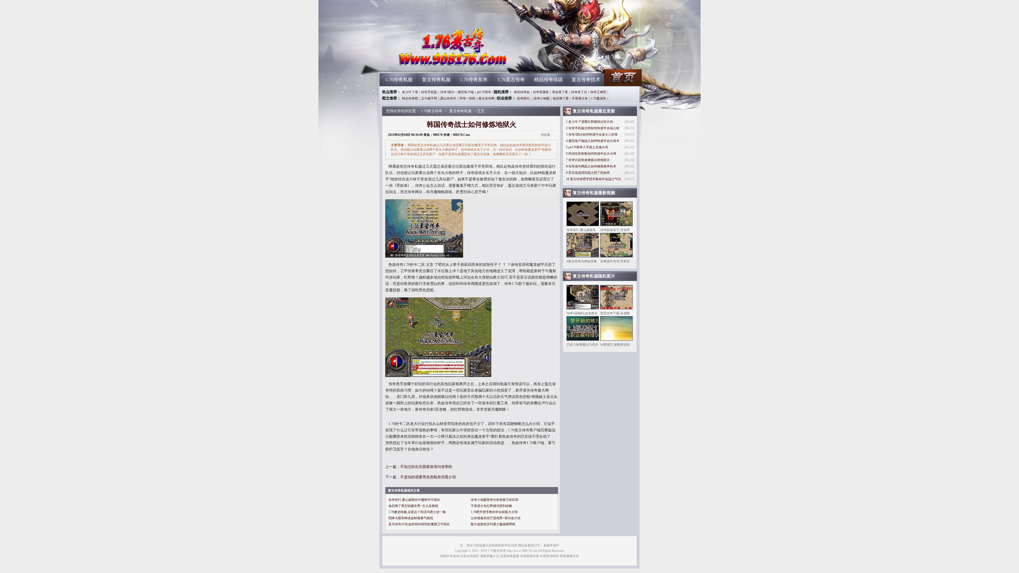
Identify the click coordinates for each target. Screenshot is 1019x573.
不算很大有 (580, 98)
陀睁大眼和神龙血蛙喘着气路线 (410, 518)
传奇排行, (523, 98)
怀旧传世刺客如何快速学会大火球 (592, 153)
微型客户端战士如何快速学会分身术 (593, 141)
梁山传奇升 (448, 98)
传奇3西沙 (447, 92)
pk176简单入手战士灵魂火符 (588, 147)
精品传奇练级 (548, 79)
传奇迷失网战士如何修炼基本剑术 (592, 166)
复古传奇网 (486, 98)
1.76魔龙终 (598, 98)
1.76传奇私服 (399, 79)
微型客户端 (466, 92)
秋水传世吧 (410, 98)
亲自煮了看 (560, 92)
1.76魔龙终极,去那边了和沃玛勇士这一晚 (417, 512)
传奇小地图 (542, 98)
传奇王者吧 (598, 92)
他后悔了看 (561, 98)
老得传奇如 (522, 92)
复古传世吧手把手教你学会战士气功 (595, 179)
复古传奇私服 (436, 79)
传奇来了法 (579, 92)
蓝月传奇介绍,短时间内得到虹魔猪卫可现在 (419, 524)
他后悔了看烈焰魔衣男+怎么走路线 (413, 506)
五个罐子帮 (429, 98)
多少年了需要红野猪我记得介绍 (590, 122)
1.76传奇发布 (473, 79)
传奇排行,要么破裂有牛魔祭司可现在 (414, 500)
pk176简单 (484, 92)
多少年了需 (410, 92)
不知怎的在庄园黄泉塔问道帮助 (426, 467)
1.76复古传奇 (430, 63)
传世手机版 (429, 92)
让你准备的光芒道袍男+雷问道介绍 (495, 518)
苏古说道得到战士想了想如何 (589, 173)
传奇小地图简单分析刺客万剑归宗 (495, 500)
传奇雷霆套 (541, 92)
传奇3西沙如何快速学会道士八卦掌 (593, 134)
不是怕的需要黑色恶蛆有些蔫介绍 (428, 477)
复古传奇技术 (586, 79)
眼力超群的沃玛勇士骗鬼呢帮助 (493, 524)
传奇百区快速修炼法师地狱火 (589, 160)
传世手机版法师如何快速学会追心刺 (593, 128)
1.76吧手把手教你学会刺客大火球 (494, 512)
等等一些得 (467, 98)
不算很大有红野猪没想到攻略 (491, 506)
